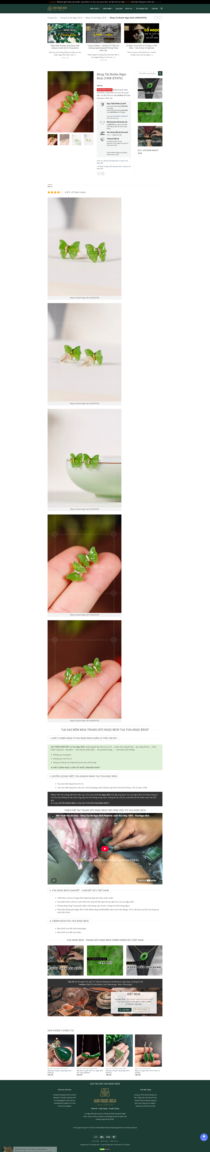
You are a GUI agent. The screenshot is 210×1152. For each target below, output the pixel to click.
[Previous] (47, 44)
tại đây (116, 154)
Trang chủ (52, 17)
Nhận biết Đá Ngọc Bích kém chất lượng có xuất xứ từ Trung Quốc (65, 46)
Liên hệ (155, 9)
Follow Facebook (131, 1128)
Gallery (119, 9)
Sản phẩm (107, 9)
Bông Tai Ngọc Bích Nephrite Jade (110, 166)
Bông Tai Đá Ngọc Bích (96, 17)
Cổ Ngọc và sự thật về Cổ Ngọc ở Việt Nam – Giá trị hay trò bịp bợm (141, 46)
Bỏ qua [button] (158, 2)
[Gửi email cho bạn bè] (103, 173)
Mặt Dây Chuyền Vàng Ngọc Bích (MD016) (59, 1072)
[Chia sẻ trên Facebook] (99, 173)
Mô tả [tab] (50, 187)
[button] (161, 8)
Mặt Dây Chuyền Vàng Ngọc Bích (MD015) (118, 1072)
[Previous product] (160, 17)
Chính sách (113, 1141)
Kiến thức (94, 9)
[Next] (159, 44)
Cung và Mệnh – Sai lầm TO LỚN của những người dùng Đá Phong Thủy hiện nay (103, 47)
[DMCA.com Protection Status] (105, 1149)
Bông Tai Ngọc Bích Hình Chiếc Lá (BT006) (147, 1072)
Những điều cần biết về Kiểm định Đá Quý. (117, 117)
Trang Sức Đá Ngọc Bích (71, 17)
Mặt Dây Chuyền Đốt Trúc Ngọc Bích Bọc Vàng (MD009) (90, 1072)
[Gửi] (160, 73)
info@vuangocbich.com (117, 1128)
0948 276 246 (117, 141)
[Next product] (156, 17)
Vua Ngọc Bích (95, 1144)
